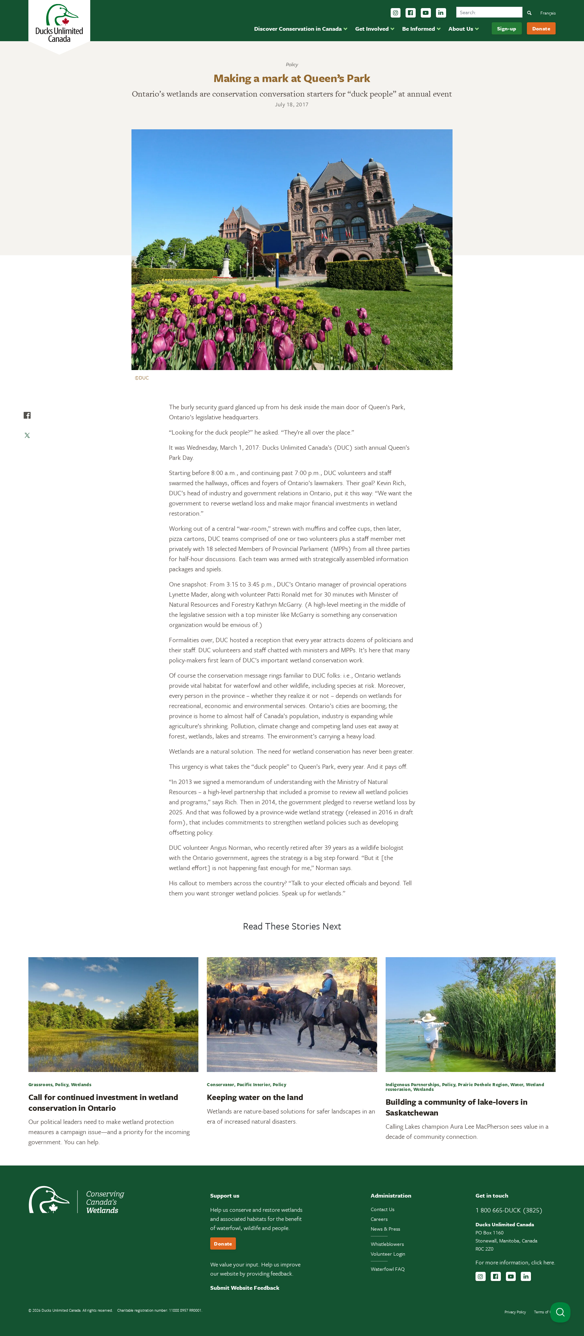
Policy (292, 64)
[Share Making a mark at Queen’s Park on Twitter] (27, 435)
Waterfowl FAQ (388, 1269)
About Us (460, 28)
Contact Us (382, 1209)
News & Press (385, 1228)
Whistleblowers (387, 1244)
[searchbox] (489, 12)
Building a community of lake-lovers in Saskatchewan (457, 1107)
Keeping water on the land (255, 1097)
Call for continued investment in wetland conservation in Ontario (103, 1102)
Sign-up (506, 28)
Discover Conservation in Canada (298, 28)
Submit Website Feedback (244, 1287)
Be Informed (418, 28)
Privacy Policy (515, 1312)
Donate (541, 28)
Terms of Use (545, 1312)
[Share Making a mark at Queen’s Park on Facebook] (27, 415)
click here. (543, 1262)
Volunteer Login (388, 1253)
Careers (379, 1219)
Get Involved (372, 28)
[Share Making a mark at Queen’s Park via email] (27, 456)
